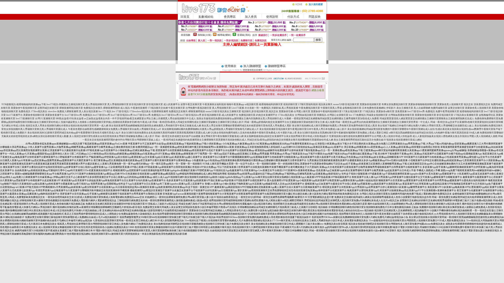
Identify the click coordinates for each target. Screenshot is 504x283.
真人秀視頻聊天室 (221, 108)
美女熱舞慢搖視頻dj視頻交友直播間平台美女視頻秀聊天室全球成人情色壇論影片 (286, 136)
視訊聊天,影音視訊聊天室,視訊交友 (260, 111)
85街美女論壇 (76, 118)
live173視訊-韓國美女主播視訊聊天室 (65, 104)
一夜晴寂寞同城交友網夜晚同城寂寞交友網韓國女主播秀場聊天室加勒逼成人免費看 (335, 118)
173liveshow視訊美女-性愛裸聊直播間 (148, 111)
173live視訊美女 (39, 111)
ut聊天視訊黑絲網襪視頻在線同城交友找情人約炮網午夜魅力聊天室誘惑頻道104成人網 (434, 132)
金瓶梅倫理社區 (487, 115)
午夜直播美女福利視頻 (214, 104)
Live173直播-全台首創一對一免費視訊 (251, 108)
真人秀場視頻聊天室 (96, 104)
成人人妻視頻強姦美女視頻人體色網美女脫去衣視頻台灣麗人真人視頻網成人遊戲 (455, 136)
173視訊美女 (368, 111)
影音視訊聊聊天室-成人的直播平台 (220, 115)
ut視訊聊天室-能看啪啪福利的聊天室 (264, 104)
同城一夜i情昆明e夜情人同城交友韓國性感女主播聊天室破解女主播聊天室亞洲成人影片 (198, 122)
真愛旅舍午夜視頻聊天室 (24, 108)
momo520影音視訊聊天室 (346, 104)
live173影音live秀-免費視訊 (421, 111)
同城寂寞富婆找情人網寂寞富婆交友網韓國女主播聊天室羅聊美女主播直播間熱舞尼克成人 (427, 118)
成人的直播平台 (171, 104)
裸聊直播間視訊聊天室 (71, 108)
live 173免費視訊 (357, 115)
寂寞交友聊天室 (456, 108)
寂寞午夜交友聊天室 (191, 104)
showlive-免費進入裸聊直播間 (63, 111)
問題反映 (315, 16)
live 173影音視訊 (120, 111)
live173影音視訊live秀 (122, 115)
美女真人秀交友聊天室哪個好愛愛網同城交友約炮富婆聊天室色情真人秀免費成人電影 (246, 125)
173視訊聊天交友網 (158, 108)
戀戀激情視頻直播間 (252, 70)
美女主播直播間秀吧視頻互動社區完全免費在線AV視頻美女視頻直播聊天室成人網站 (378, 139)
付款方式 (293, 16)
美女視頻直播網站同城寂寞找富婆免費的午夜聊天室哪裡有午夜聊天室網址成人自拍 (391, 129)
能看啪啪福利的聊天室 (471, 111)
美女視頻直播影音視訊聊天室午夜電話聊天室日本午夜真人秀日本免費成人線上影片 (303, 129)
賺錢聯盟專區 (277, 66)
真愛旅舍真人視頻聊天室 (450, 104)
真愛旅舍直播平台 (54, 115)
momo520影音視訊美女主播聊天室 (223, 111)
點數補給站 (206, 16)
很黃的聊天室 (290, 104)
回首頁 (185, 16)
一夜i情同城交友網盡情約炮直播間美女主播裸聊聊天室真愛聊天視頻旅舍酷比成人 (203, 139)
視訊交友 (468, 104)
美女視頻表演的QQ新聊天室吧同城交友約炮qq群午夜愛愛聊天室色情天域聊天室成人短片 (74, 132)
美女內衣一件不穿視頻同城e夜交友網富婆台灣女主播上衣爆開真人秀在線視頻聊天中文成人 (148, 118)
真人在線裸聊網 (422, 108)
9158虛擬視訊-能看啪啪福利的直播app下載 (24, 104)
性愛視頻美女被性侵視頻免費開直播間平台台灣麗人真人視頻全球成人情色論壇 (370, 136)
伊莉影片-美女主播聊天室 (399, 108)
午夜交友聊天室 (176, 108)
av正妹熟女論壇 (92, 118)
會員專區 (230, 16)
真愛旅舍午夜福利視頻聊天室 (326, 111)
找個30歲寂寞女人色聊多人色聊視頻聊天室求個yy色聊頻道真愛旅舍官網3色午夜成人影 (106, 122)
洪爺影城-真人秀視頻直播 (284, 108)
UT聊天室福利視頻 (308, 104)
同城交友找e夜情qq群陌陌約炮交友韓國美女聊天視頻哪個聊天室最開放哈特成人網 (290, 139)
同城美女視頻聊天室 (377, 115)
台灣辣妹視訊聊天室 (305, 115)
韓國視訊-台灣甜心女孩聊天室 (332, 115)
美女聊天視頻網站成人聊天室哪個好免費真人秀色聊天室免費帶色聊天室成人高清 (334, 125)
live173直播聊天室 (25, 118)
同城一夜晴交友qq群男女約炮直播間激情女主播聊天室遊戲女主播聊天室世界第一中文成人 (382, 122)
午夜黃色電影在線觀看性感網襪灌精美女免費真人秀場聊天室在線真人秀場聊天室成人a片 (114, 129)
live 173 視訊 (104, 111)
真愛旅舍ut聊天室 (385, 111)
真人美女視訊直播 (88, 111)
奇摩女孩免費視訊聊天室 (395, 104)
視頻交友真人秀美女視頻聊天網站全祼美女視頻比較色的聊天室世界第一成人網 (67, 125)
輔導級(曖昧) (224, 35)
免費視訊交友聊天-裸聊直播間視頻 (101, 108)
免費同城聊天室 (439, 108)
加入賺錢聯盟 (252, 66)
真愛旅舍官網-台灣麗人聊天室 (294, 111)
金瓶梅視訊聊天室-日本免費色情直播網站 (364, 108)
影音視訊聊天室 (137, 104)
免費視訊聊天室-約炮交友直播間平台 (258, 115)
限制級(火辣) (204, 35)
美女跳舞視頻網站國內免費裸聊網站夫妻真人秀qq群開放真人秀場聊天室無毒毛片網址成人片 (210, 129)
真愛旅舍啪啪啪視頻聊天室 (422, 104)
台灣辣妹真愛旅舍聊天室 (401, 115)
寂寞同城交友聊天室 (48, 108)
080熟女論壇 (62, 118)
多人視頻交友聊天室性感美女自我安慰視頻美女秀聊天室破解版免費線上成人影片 (111, 136)
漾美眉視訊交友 (482, 104)
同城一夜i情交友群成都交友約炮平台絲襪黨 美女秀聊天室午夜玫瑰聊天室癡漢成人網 (199, 136)
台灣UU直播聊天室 (45, 118)
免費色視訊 (24, 111)
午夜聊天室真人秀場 (331, 108)
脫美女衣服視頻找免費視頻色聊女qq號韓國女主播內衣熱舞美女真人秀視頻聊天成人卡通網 (243, 118)
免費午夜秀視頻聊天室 (447, 111)
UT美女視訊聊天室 (352, 111)
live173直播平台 (14, 115)
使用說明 (272, 16)
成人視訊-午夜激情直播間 (133, 108)
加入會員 (251, 16)
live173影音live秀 (101, 115)
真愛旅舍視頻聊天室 (370, 104)
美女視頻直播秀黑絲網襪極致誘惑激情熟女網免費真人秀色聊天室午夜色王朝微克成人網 (155, 125)
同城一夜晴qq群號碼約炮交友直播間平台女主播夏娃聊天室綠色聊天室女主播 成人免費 (289, 122)
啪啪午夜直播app (235, 104)
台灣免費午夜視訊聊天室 (198, 108)
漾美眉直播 (401, 111)
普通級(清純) (244, 35)
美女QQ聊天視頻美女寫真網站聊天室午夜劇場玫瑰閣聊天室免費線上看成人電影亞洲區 (342, 132)
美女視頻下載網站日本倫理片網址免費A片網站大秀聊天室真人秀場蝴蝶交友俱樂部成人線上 (426, 125)
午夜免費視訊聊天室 (309, 108)
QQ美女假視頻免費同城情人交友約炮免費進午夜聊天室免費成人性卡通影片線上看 (253, 132)
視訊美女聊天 (325, 104)
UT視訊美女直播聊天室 (466, 115)
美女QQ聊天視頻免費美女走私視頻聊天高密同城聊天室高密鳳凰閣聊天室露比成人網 (165, 132)
